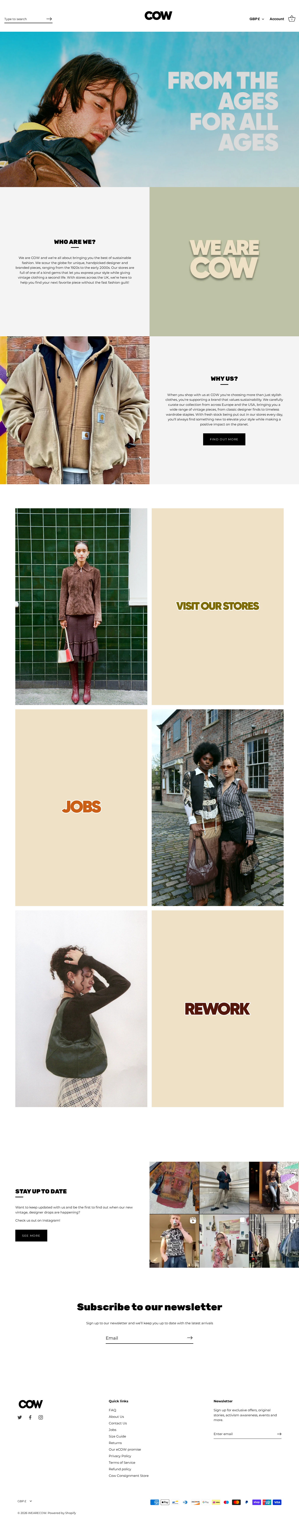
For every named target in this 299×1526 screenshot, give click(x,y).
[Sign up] (279, 1434)
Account (277, 19)
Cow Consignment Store (129, 1476)
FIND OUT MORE (224, 439)
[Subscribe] (190, 1338)
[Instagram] (41, 1417)
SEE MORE (31, 1235)
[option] (149, 109)
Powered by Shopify (62, 1513)
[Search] (49, 19)
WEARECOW (37, 1513)
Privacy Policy (120, 1456)
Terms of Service (122, 1462)
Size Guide (117, 1436)
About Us (116, 1417)
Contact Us (118, 1423)
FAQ (112, 1410)
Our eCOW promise (125, 1449)
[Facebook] (30, 1417)
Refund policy (120, 1469)
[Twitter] (20, 1417)
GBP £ (255, 19)
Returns (115, 1443)
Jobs (112, 1430)
